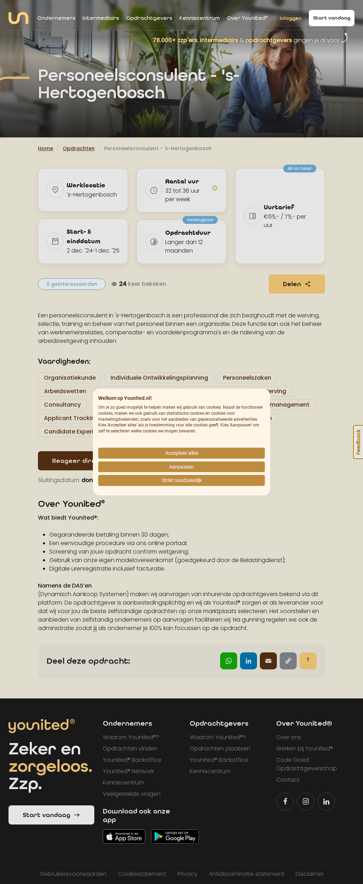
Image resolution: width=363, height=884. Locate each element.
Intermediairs (101, 18)
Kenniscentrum (199, 18)
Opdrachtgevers (149, 18)
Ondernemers (57, 18)
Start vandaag (331, 18)
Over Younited (247, 18)
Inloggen (291, 18)
